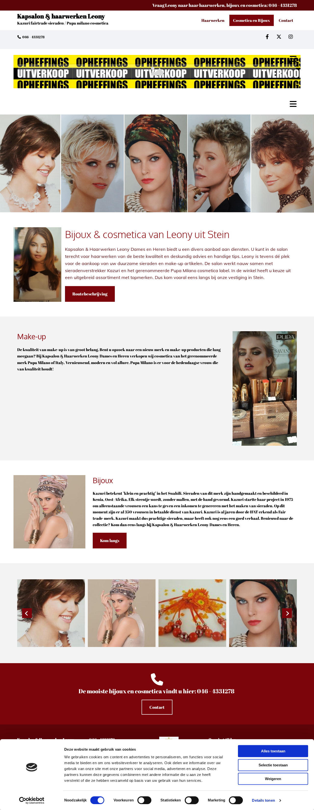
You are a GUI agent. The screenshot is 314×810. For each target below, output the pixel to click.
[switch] (144, 800)
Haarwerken (212, 20)
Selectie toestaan (273, 765)
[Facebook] (267, 37)
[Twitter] (279, 37)
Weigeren (273, 779)
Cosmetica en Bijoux (251, 20)
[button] (90, 294)
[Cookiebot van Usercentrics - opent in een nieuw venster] (31, 800)
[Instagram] (291, 37)
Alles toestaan (273, 751)
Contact (286, 20)
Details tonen (263, 800)
